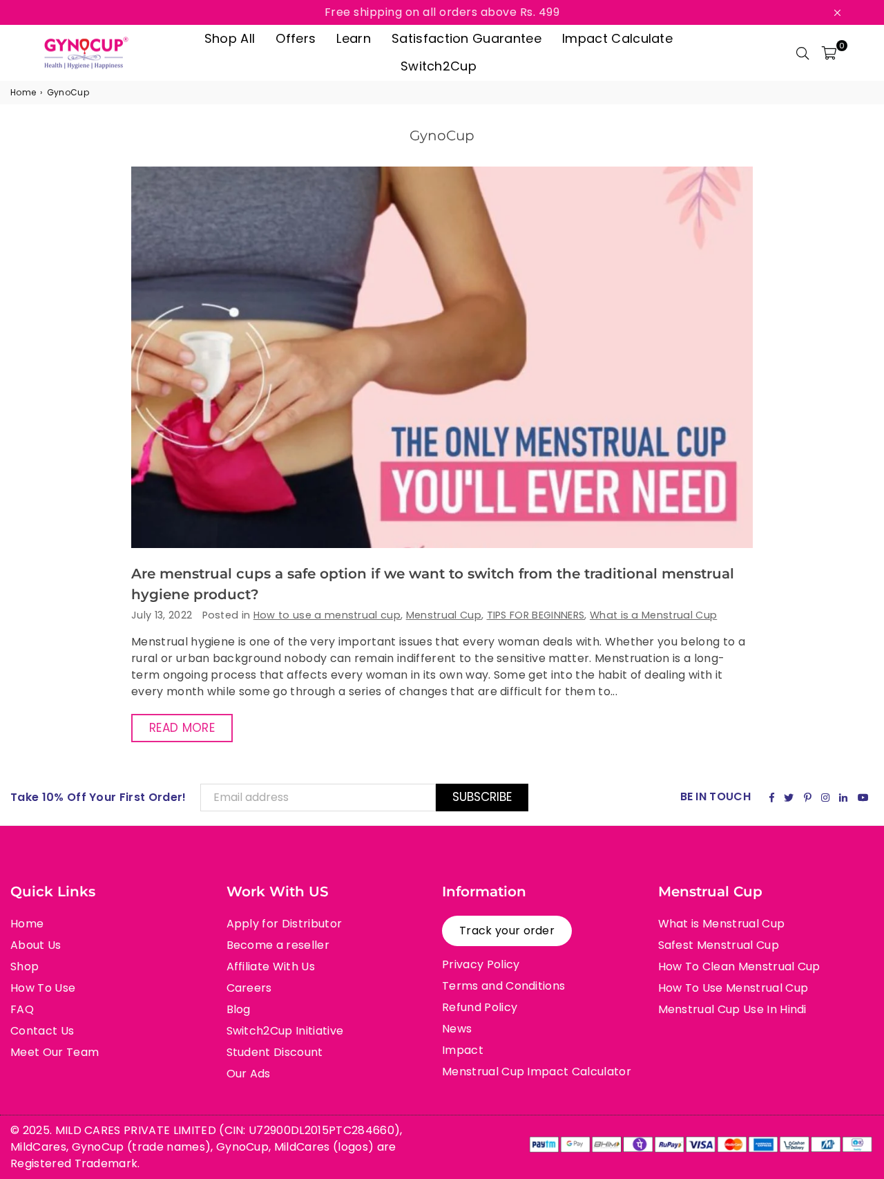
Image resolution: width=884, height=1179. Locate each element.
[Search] (802, 52)
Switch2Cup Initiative (285, 1031)
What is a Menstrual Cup (653, 615)
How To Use (42, 988)
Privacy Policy (480, 964)
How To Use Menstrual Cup (733, 988)
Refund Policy (479, 1007)
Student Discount (275, 1052)
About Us (35, 945)
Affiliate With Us (271, 966)
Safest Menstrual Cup (718, 945)
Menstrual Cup (443, 615)
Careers (249, 988)
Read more (182, 727)
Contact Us (42, 1031)
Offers (296, 38)
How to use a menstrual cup (327, 615)
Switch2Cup (439, 66)
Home (23, 92)
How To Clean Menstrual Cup (739, 966)
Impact (462, 1050)
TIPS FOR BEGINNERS (536, 615)
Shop (24, 966)
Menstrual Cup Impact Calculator (536, 1071)
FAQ (22, 1009)
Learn (353, 38)
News (457, 1029)
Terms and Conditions (503, 986)
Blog (239, 1009)
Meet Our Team (54, 1052)
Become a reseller (278, 945)
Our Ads (249, 1074)
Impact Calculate (617, 38)
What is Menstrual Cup (721, 924)
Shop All (230, 38)
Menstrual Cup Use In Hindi (732, 1009)
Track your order (507, 931)
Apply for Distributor (285, 924)
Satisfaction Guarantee (466, 38)
